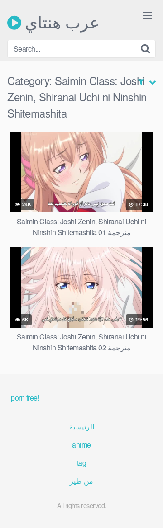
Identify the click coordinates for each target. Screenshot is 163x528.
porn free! (25, 397)
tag (81, 462)
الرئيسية (81, 426)
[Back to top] (147, 508)
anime (81, 444)
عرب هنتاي (60, 22)
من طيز (81, 481)
